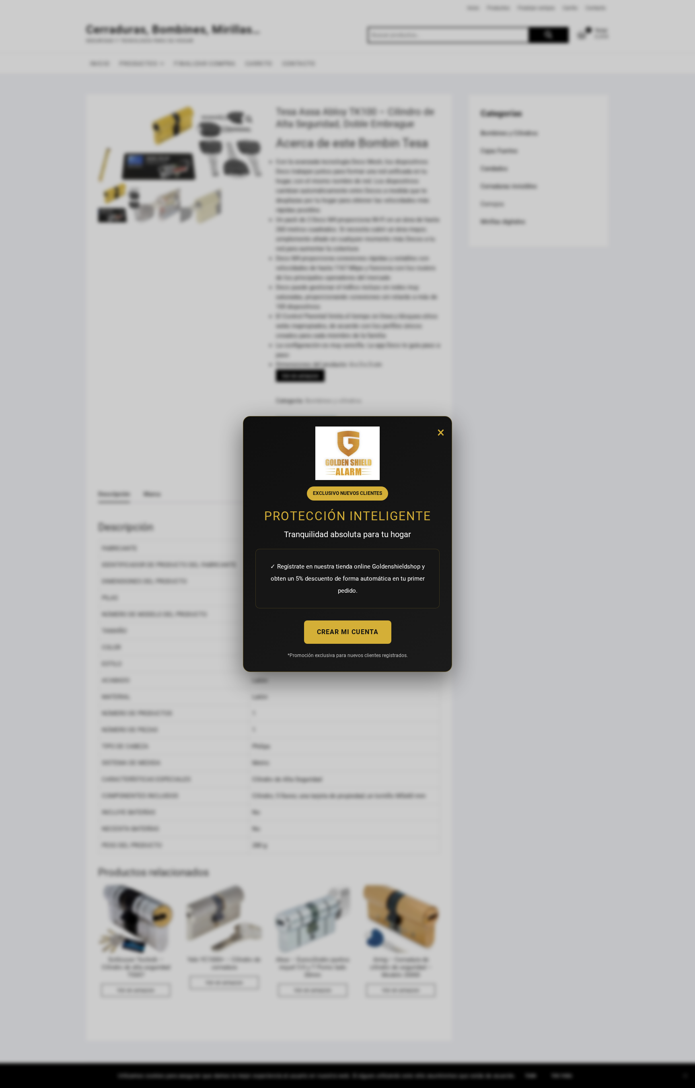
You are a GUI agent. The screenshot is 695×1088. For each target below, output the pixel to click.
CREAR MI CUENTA (347, 632)
